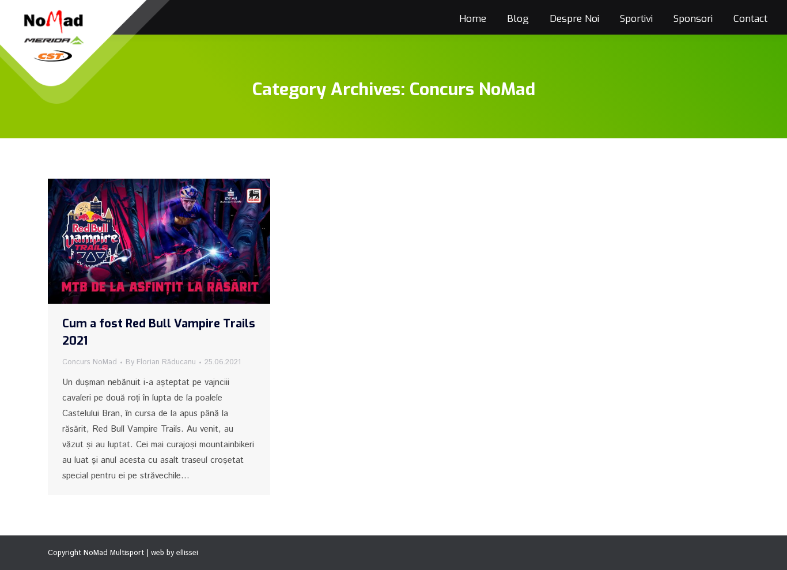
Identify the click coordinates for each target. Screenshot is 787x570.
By (161, 362)
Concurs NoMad (89, 362)
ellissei (187, 553)
